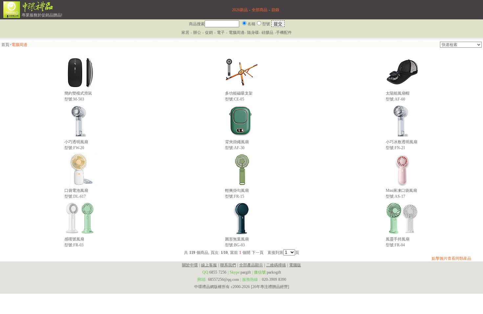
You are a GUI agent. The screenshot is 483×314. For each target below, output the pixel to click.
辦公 (197, 32)
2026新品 (240, 10)
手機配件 (284, 32)
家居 (185, 32)
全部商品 (259, 10)
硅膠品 (267, 32)
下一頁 (258, 252)
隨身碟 (253, 32)
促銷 (209, 32)
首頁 (5, 44)
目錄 (275, 10)
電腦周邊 (236, 32)
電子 (221, 32)
